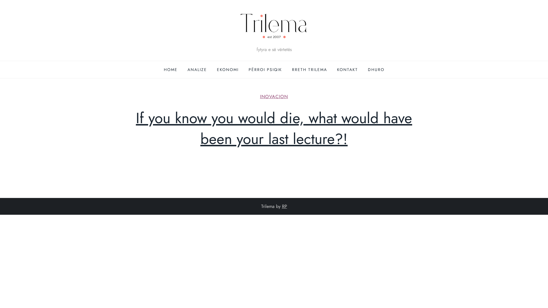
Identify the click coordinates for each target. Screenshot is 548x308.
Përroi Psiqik (265, 69)
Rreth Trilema (309, 69)
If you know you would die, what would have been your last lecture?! (274, 128)
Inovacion (274, 97)
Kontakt (347, 69)
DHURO (376, 69)
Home (171, 69)
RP (284, 206)
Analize (197, 69)
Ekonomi (228, 69)
